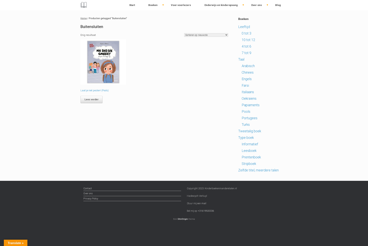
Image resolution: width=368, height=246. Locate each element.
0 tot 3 (246, 33)
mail (203, 203)
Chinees (248, 72)
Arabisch (248, 66)
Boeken (153, 5)
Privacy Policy (90, 198)
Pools (246, 111)
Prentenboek (251, 157)
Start (132, 5)
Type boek (246, 138)
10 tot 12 (248, 40)
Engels (247, 79)
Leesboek (249, 151)
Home (83, 18)
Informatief (250, 144)
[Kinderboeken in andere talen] (83, 5)
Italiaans (248, 92)
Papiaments (251, 105)
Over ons (256, 5)
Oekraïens (249, 98)
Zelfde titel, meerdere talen (258, 170)
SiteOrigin (183, 219)
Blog (278, 5)
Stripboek (249, 164)
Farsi (245, 85)
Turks (246, 125)
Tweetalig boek (249, 131)
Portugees (249, 118)
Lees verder (92, 99)
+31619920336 (205, 210)
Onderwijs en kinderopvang (221, 5)
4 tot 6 (246, 46)
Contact (87, 188)
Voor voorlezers (181, 5)
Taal (241, 59)
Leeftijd (244, 27)
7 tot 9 (246, 53)
